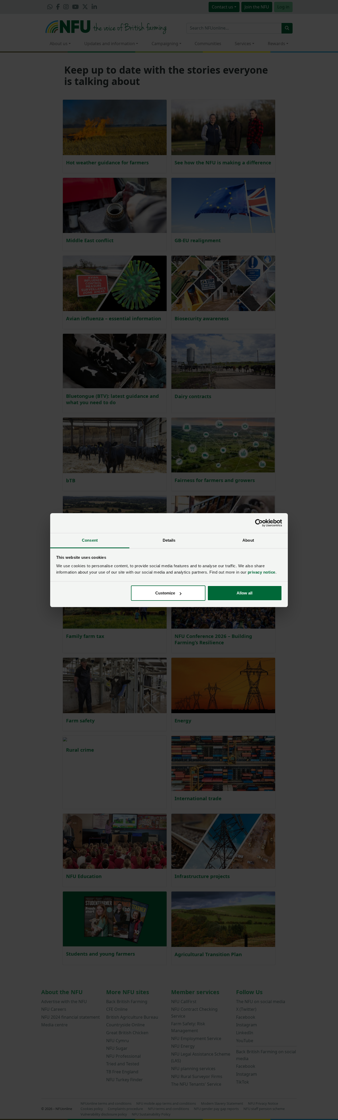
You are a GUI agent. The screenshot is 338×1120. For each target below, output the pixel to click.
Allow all (244, 593)
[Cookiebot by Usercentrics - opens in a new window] (259, 523)
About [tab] (248, 540)
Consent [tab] (90, 540)
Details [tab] (169, 540)
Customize (165, 593)
